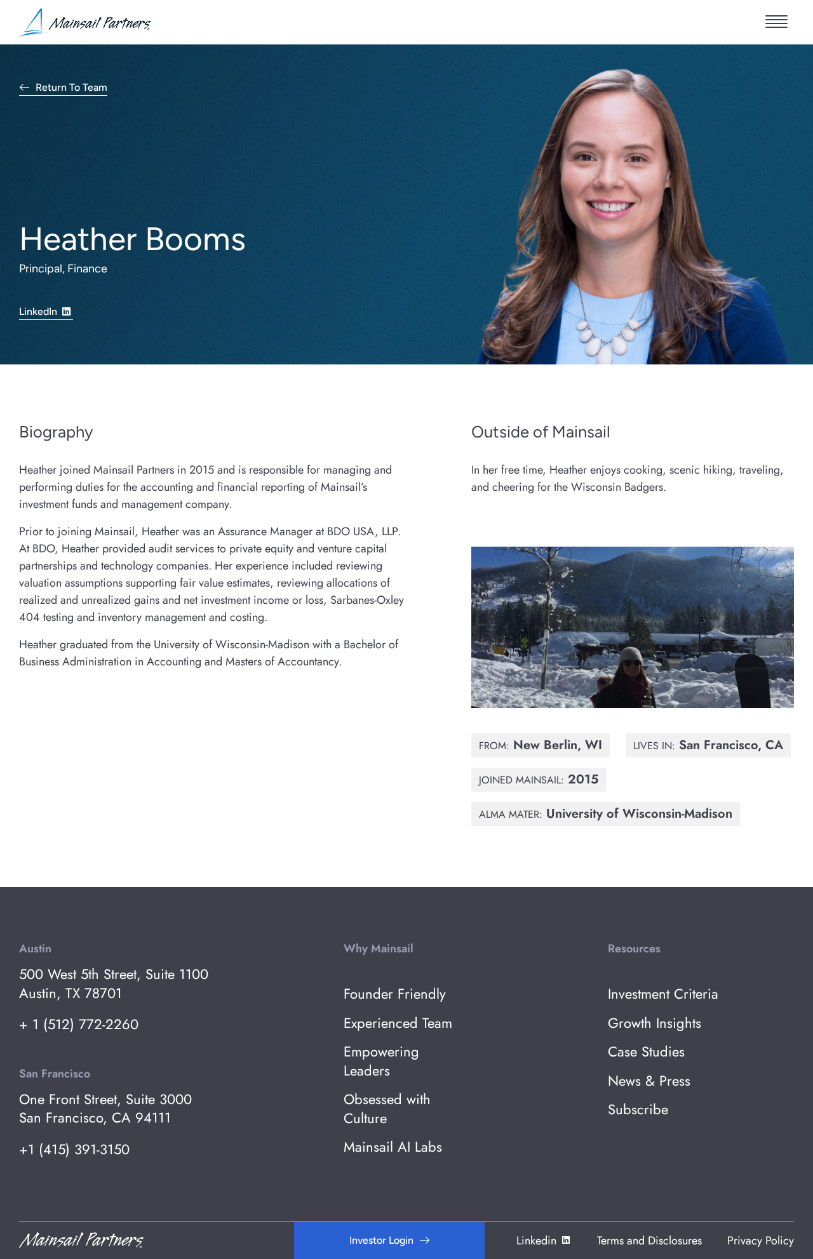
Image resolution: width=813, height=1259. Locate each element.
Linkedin (536, 1240)
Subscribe (638, 1109)
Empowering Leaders (381, 1061)
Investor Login (381, 1240)
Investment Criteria (663, 994)
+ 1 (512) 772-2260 (78, 1024)
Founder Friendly (395, 994)
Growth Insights (654, 1023)
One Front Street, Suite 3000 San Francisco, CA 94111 (105, 1109)
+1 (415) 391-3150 (74, 1149)
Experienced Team (398, 1023)
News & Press (649, 1081)
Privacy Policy (760, 1240)
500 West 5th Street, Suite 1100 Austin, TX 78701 (113, 984)
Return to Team (71, 88)
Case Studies (646, 1052)
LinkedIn (38, 311)
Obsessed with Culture (387, 1109)
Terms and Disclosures (649, 1240)
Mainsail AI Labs (393, 1147)
